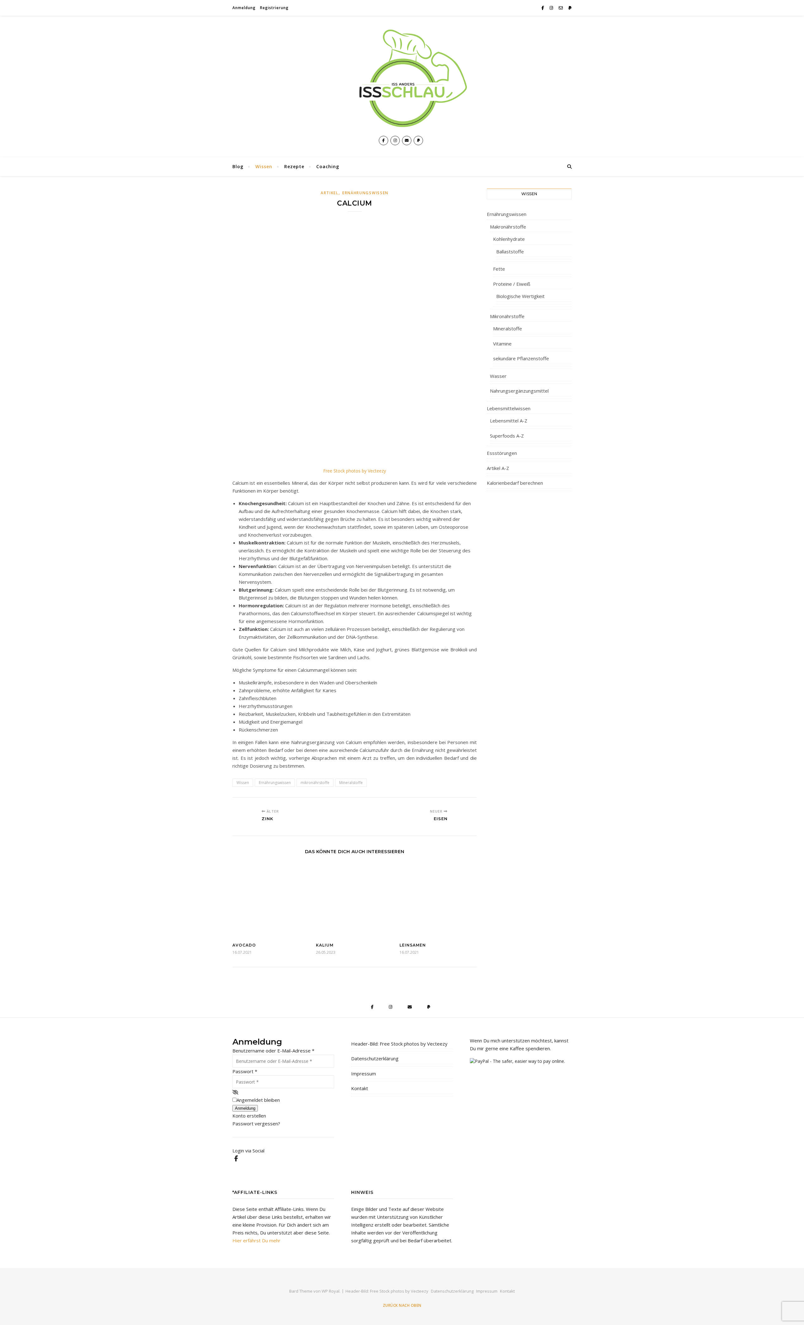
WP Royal (331, 1291)
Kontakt (359, 1088)
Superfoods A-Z (507, 436)
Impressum (363, 1073)
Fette (499, 269)
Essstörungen (502, 453)
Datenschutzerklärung (375, 1058)
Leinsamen (412, 945)
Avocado (244, 945)
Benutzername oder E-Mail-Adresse (273, 1050)
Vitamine (502, 343)
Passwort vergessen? (256, 1123)
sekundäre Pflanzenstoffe (521, 358)
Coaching (327, 166)
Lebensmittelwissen (508, 408)
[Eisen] (465, 815)
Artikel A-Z (498, 468)
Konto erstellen (249, 1115)
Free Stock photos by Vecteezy (354, 471)
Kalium (325, 945)
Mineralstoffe (351, 782)
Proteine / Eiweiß (511, 284)
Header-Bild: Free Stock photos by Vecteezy (399, 1044)
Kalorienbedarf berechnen (515, 483)
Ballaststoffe (510, 251)
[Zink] (244, 815)
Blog (237, 166)
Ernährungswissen (365, 193)
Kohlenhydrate (509, 239)
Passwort (244, 1071)
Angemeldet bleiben (258, 1100)
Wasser (498, 376)
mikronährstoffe (315, 782)
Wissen (263, 166)
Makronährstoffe (508, 227)
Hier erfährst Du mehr (256, 1240)
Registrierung (274, 7)
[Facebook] (236, 1158)
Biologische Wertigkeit (520, 296)
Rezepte (294, 166)
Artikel (330, 193)
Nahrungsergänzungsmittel (519, 391)
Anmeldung (244, 7)
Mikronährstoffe (507, 316)
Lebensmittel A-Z (508, 420)
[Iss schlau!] (402, 78)
